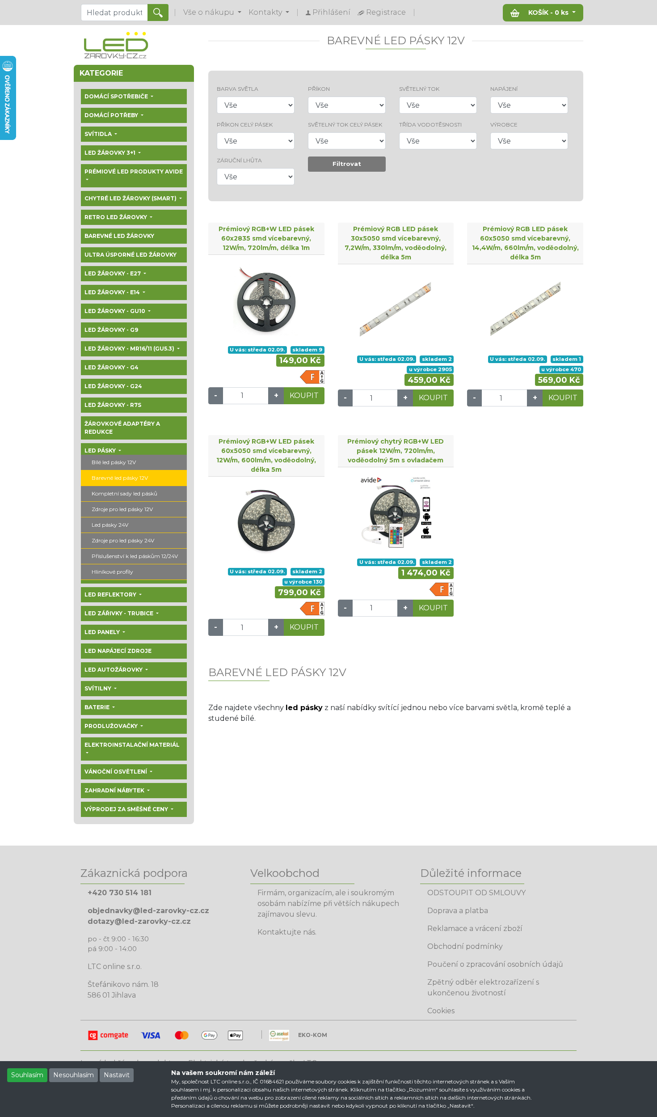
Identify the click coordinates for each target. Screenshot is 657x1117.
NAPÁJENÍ (504, 88)
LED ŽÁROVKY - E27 (113, 273)
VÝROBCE (504, 124)
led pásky (304, 707)
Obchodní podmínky (465, 946)
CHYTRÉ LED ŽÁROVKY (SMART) (131, 198)
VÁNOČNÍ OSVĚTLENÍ (116, 771)
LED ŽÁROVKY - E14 (112, 292)
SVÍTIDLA (98, 134)
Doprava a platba (457, 910)
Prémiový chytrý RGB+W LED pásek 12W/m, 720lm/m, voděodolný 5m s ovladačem (395, 450)
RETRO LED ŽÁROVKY (116, 217)
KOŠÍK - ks (548, 12)
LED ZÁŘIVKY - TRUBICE (119, 613)
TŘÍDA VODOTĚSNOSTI (430, 124)
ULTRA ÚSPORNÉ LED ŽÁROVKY (130, 254)
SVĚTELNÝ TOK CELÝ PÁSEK (345, 124)
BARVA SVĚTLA (237, 88)
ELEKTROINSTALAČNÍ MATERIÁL (132, 744)
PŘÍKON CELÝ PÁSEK (245, 124)
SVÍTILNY (98, 688)
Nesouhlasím (73, 1075)
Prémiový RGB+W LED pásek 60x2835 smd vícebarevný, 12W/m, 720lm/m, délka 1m (266, 238)
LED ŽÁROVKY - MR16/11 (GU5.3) (130, 348)
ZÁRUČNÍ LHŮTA (239, 160)
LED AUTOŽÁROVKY (114, 669)
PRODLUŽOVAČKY (111, 726)
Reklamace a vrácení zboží (474, 928)
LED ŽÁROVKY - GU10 (115, 311)
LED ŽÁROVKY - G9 (111, 329)
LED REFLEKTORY (111, 594)
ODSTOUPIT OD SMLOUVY (476, 893)
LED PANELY (102, 632)
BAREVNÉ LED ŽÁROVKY (119, 236)
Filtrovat (347, 163)
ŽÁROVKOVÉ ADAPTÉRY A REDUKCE (122, 427)
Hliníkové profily (112, 571)
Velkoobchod (285, 873)
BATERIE (97, 707)
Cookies (441, 1011)
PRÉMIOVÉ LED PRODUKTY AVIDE (133, 171)
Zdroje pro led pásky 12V (122, 509)
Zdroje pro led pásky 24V (123, 540)
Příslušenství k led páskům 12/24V (135, 556)
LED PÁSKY (100, 450)
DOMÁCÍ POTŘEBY (111, 115)
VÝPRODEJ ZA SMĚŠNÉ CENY (126, 809)
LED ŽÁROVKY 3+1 (110, 152)
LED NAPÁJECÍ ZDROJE (118, 650)
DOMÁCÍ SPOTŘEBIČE (116, 96)
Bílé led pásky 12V (114, 462)
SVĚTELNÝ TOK (419, 88)
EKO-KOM (312, 1035)
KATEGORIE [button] (101, 73)
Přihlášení (330, 12)
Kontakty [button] (266, 12)
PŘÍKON (319, 88)
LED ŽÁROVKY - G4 (111, 367)
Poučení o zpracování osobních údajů (495, 964)
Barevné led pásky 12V (120, 477)
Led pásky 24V (110, 524)
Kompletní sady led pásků (124, 493)
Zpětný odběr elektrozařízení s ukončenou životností (483, 987)
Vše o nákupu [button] (209, 12)
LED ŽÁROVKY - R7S (112, 405)
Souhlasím (27, 1075)
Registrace (385, 12)
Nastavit (117, 1075)
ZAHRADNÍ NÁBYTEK (115, 790)
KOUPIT (304, 395)
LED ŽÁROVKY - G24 (113, 386)
